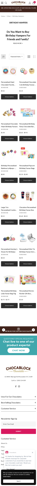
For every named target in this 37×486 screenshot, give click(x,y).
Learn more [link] (6, 476)
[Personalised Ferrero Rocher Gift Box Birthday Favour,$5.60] (27, 279)
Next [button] (33, 329)
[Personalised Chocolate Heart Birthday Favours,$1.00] (9, 112)
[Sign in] (30, 3)
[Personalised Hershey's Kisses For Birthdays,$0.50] (9, 237)
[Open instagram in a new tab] (19, 386)
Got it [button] (18, 481)
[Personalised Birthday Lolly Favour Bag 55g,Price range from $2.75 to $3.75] (9, 279)
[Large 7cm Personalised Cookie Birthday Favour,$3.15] (9, 196)
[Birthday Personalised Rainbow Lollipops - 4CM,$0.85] (9, 154)
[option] (18, 330)
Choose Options (9, 97)
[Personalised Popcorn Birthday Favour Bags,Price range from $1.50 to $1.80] (27, 154)
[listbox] (16, 56)
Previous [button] (3, 329)
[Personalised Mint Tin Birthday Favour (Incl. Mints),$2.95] (27, 237)
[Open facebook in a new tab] (16, 386)
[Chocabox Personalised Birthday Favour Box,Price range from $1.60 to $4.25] (27, 196)
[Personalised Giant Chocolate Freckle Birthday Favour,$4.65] (9, 70)
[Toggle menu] (2, 3)
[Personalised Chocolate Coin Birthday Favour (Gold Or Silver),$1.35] (27, 70)
